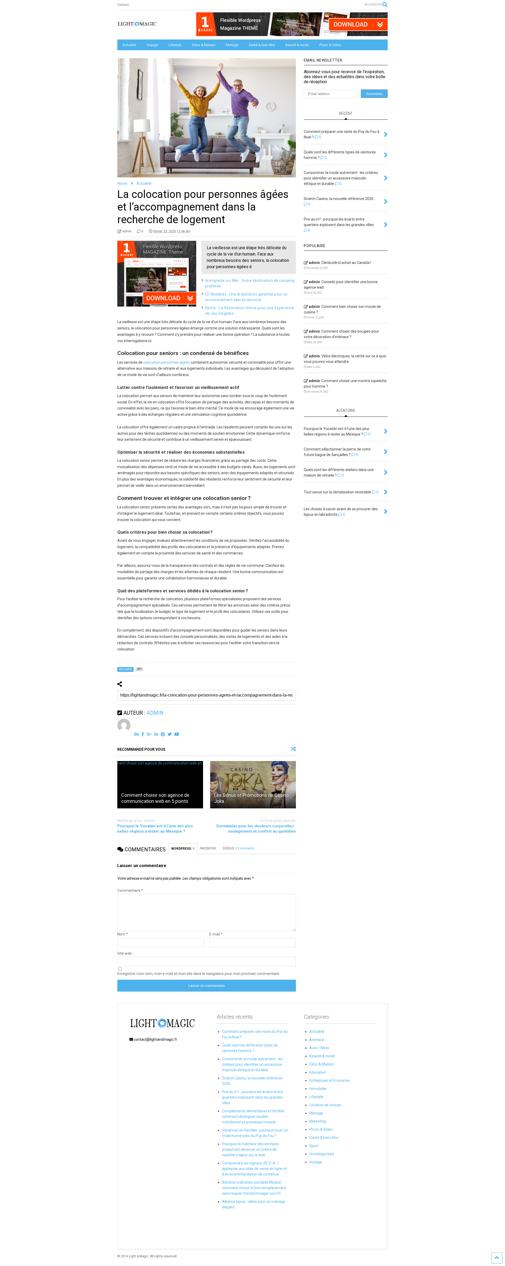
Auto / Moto (319, 1048)
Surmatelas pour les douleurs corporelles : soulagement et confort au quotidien (256, 829)
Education (317, 1072)
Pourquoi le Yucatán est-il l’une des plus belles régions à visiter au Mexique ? (155, 829)
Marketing (317, 1121)
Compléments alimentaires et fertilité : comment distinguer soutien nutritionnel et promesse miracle (254, 1116)
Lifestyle (175, 45)
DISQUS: (238, 848)
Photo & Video (330, 45)
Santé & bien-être (262, 45)
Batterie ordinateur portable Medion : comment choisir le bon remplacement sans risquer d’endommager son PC (254, 1187)
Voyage (152, 45)
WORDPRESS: (182, 848)
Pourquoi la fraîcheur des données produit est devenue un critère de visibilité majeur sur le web (250, 1149)
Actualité (129, 45)
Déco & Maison (203, 45)
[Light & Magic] (137, 25)
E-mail (216, 934)
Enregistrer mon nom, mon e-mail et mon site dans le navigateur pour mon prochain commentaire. (198, 974)
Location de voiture (325, 1105)
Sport (314, 1146)
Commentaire (130, 890)
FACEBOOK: (209, 848)
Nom (122, 934)
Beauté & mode (297, 45)
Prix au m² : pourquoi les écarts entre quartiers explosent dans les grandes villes (252, 1097)
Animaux (316, 1040)
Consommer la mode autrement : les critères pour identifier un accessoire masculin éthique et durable (252, 1064)
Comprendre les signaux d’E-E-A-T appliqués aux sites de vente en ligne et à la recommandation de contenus (254, 1168)
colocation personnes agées (166, 362)
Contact (123, 5)
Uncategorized (321, 1154)
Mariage (232, 45)
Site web (124, 953)
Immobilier (318, 1089)
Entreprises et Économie (329, 1080)
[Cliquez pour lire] (160, 784)
